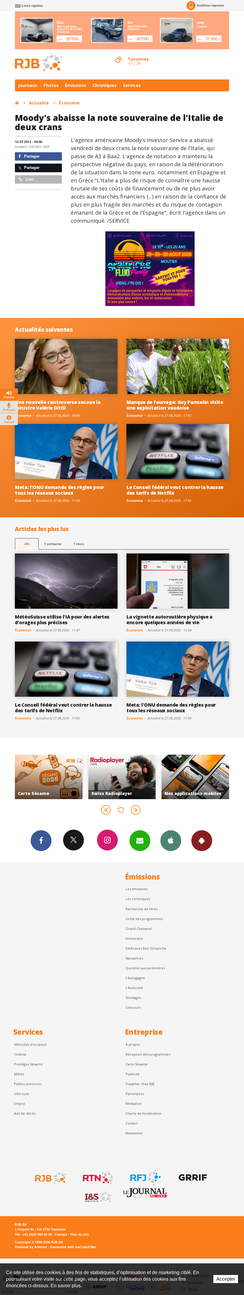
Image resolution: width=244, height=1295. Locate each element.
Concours (133, 1007)
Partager (31, 156)
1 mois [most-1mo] (78, 544)
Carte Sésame (137, 1064)
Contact (132, 1123)
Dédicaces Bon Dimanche (146, 948)
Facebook (41, 840)
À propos (133, 1044)
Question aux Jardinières (145, 968)
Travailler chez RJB (140, 1084)
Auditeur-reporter (210, 5)
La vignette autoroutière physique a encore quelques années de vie (169, 619)
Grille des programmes (144, 919)
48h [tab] (27, 544)
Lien (29, 179)
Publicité (133, 1074)
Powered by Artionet (31, 1247)
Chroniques (105, 85)
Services (132, 85)
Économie (69, 103)
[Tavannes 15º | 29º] (118, 54)
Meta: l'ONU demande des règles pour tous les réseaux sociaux (59, 490)
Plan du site (79, 1234)
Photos (51, 85)
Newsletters (139, 840)
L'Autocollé (134, 988)
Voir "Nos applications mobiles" (131, 777)
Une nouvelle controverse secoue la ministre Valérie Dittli (57, 405)
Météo (19, 1074)
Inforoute (21, 1094)
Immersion (134, 938)
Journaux (27, 85)
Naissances (134, 958)
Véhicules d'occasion (30, 1044)
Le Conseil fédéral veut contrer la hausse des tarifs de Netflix (174, 490)
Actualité (39, 103)
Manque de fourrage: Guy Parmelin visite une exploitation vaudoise (174, 405)
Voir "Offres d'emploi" (205, 777)
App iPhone (170, 840)
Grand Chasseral (139, 929)
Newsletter (134, 1133)
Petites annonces (27, 1084)
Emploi (19, 1103)
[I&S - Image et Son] (97, 1197)
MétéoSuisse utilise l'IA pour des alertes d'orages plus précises (62, 619)
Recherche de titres (141, 909)
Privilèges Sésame (28, 1064)
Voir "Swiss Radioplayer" (58, 777)
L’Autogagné (135, 978)
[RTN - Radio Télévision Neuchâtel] (97, 1178)
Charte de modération (143, 1113)
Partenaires (135, 1094)
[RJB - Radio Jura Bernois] (50, 1178)
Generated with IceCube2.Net (73, 1247)
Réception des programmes (148, 1054)
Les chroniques (138, 899)
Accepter (225, 1279)
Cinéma (20, 1054)
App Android (201, 840)
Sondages (133, 997)
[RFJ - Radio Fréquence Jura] (145, 1178)
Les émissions (137, 889)
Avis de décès (24, 1113)
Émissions (75, 85)
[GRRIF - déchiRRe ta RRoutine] (192, 1178)
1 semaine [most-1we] (52, 544)
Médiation (134, 1103)
